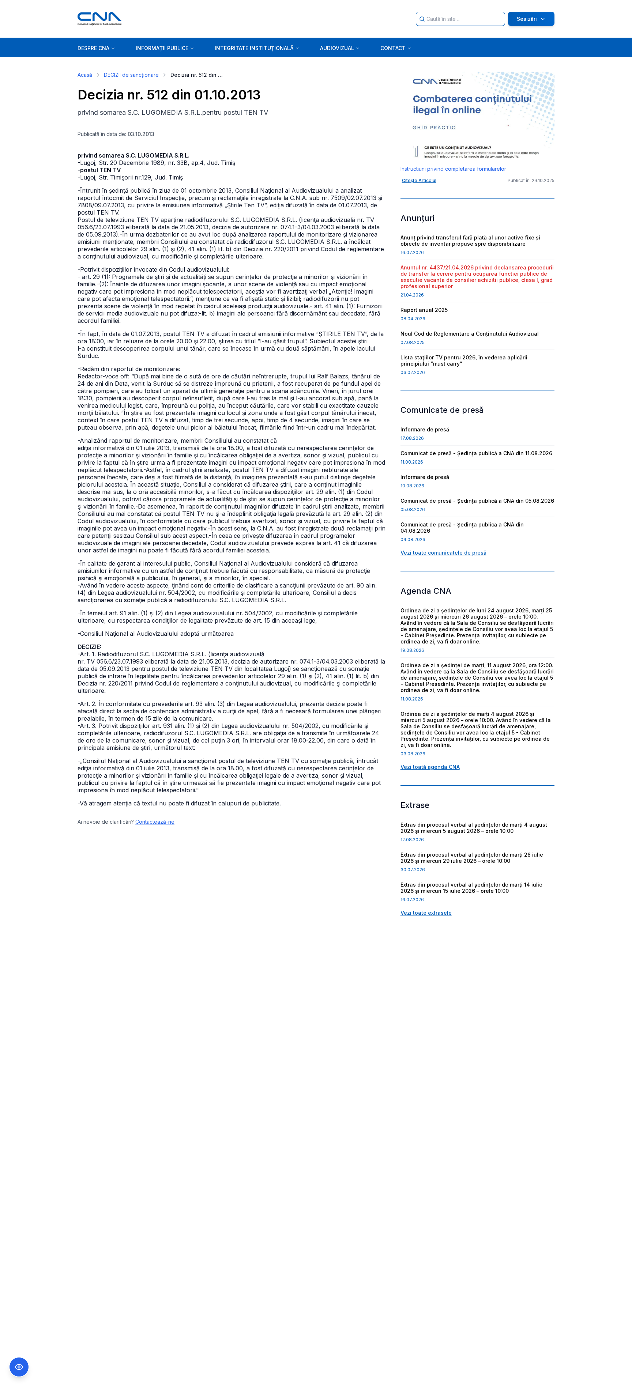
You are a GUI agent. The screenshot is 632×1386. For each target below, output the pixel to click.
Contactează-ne (154, 822)
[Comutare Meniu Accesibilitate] (19, 1367)
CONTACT (393, 48)
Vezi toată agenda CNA (430, 767)
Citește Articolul (419, 180)
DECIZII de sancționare (131, 75)
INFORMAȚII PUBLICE (162, 48)
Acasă (85, 75)
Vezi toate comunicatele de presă (443, 553)
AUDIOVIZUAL (337, 48)
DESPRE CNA (93, 48)
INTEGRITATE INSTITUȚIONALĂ (254, 48)
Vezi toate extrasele (426, 913)
